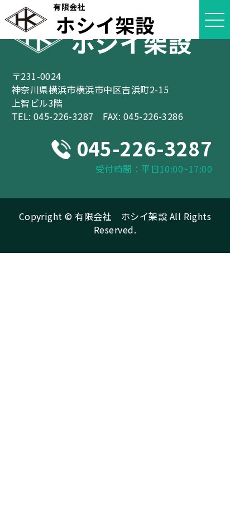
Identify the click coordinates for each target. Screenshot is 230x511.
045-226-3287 (63, 116)
